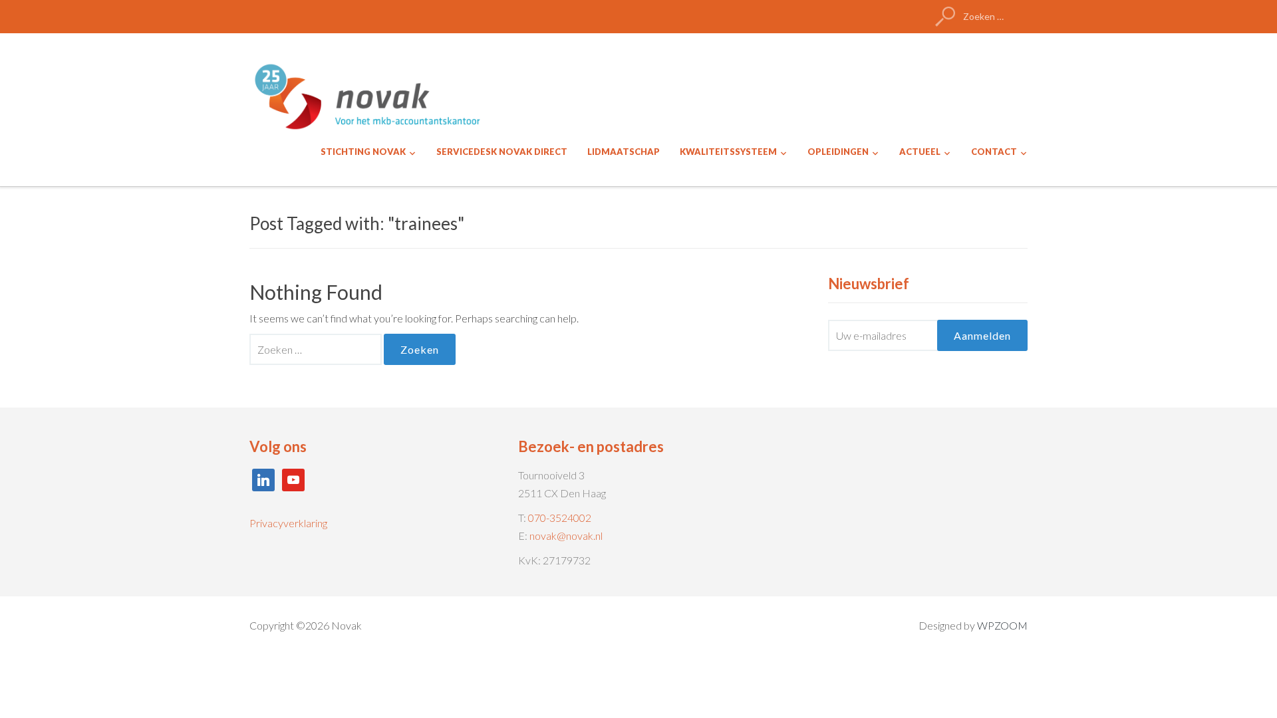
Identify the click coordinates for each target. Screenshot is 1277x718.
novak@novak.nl (566, 535)
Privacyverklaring (288, 523)
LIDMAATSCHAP (623, 151)
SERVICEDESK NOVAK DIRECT (501, 151)
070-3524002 (559, 517)
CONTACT (994, 151)
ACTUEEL (919, 151)
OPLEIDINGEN (838, 151)
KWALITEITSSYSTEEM (728, 151)
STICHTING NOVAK (363, 151)
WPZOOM (1002, 625)
